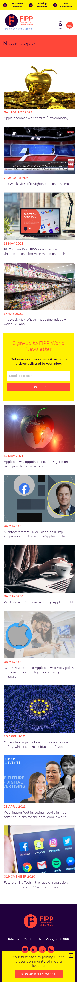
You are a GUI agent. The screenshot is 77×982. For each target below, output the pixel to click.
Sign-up (36, 387)
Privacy (13, 939)
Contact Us (32, 939)
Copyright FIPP (57, 939)
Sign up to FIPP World (38, 974)
